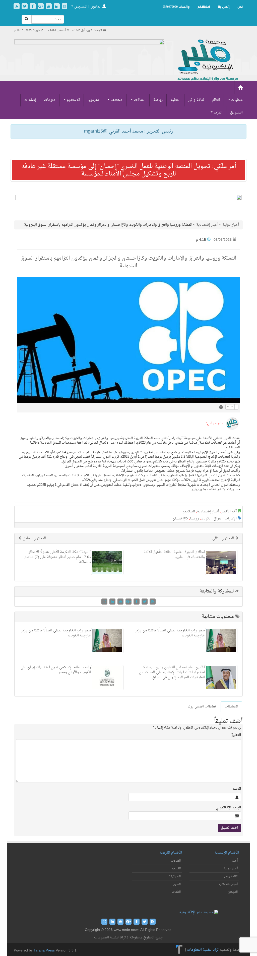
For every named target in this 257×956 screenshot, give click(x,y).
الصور (177, 884)
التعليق (236, 735)
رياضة (158, 100)
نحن (240, 7)
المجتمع (233, 892)
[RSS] (17, 7)
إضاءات (30, 100)
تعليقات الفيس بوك (202, 706)
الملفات (176, 892)
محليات (236, 100)
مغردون (93, 100)
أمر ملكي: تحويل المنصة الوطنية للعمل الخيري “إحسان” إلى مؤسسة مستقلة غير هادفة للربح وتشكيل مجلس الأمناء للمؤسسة (128, 170)
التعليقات (231, 706)
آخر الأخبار (229, 511)
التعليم (175, 100)
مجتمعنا (115, 100)
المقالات (139, 100)
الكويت (206, 518)
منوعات (49, 100)
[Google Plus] (41, 7)
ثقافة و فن (196, 100)
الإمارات (231, 518)
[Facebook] (33, 7)
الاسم (236, 789)
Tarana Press (44, 950)
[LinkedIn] (57, 7)
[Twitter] (25, 7)
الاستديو (73, 100)
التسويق (236, 112)
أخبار (234, 861)
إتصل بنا (224, 7)
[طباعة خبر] (221, 407)
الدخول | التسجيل (87, 6)
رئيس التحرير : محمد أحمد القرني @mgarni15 (128, 131)
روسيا (194, 518)
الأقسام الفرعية (171, 852)
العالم (216, 100)
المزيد (217, 112)
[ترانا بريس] (179, 950)
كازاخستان (180, 518)
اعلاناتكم (204, 7)
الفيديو (176, 868)
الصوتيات (174, 876)
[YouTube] (49, 7)
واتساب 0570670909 (176, 7)
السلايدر (189, 511)
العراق (218, 518)
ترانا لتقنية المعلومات (203, 950)
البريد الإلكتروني (228, 807)
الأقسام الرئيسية (227, 852)
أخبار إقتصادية (207, 224)
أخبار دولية (230, 224)
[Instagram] (64, 7)
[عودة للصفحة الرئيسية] (207, 60)
